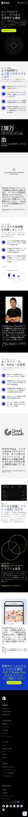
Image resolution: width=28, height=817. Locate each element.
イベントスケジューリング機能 (16, 100)
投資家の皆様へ (6, 714)
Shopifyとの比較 (6, 748)
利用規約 (4, 790)
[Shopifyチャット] (25, 814)
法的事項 (4, 793)
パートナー (5, 733)
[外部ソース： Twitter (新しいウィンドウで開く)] (7, 806)
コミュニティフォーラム (9, 770)
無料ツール (5, 754)
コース (4, 751)
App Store (5, 730)
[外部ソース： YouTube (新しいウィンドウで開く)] (11, 806)
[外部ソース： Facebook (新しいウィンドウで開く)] (3, 806)
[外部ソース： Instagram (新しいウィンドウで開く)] (14, 806)
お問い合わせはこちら (9, 30)
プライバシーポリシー (8, 796)
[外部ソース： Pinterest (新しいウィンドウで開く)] (3, 810)
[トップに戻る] (4, 698)
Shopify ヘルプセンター (8, 767)
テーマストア (6, 727)
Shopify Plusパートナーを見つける (10, 585)
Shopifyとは (5, 708)
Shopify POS (11, 388)
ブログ (4, 745)
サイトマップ (6, 799)
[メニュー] (26, 3)
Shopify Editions (6, 711)
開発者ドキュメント (7, 724)
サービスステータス (7, 776)
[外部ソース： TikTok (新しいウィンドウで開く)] (18, 806)
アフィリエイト (6, 736)
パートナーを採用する (8, 773)
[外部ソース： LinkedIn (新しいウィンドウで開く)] (21, 806)
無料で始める (20, 2)
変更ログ (4, 757)
